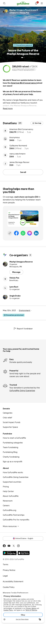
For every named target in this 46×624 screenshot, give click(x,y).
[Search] (4, 3)
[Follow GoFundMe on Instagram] (18, 545)
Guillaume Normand (18, 146)
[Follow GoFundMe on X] (13, 545)
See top (38, 123)
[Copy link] (9, 233)
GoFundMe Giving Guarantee (22, 390)
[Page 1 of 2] (22, 57)
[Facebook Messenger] (29, 233)
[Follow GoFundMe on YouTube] (9, 545)
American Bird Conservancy (21, 129)
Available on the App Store (24, 553)
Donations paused (24, 45)
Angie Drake (15, 296)
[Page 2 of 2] (24, 57)
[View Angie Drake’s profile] (5, 297)
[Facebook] (16, 233)
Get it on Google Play (10, 553)
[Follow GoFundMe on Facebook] (4, 545)
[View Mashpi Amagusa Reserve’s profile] (5, 264)
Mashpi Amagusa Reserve (21, 262)
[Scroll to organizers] (6, 10)
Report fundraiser (25, 329)
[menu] (41, 3)
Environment (24, 310)
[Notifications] (36, 3)
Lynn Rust (13, 287)
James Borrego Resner (19, 162)
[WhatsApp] (23, 233)
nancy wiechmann (17, 154)
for (23, 11)
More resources (10, 526)
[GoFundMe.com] (23, 3)
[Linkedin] (36, 233)
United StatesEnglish (24, 538)
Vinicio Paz (14, 278)
